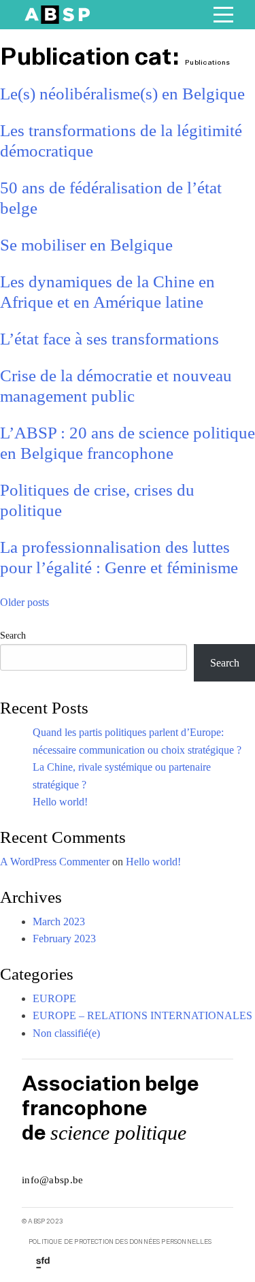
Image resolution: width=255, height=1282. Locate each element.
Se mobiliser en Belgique (86, 245)
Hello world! (60, 801)
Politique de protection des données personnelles (120, 1241)
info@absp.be (53, 1179)
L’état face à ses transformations (109, 339)
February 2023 (64, 938)
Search (13, 635)
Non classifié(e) (66, 1033)
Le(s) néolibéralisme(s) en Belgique (122, 93)
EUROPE (54, 998)
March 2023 (59, 921)
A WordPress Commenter (54, 861)
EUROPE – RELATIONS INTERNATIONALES (142, 1015)
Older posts (24, 602)
